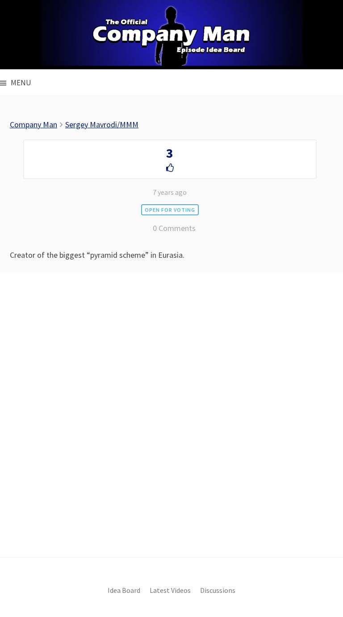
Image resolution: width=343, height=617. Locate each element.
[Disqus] (171, 430)
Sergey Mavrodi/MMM (101, 124)
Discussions (217, 590)
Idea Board (124, 590)
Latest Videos (170, 590)
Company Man (33, 124)
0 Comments (174, 228)
